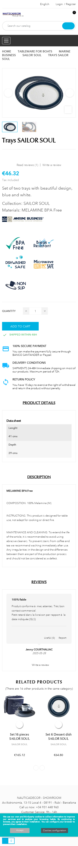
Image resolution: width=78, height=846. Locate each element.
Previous (8, 93)
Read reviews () (27, 165)
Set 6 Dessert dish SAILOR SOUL (59, 736)
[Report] (62, 633)
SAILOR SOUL (19, 744)
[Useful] (49, 633)
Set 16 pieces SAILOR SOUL (19, 736)
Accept (19, 830)
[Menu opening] (6, 40)
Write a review (51, 165)
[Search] (68, 25)
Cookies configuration (54, 830)
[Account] (65, 14)
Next (70, 93)
